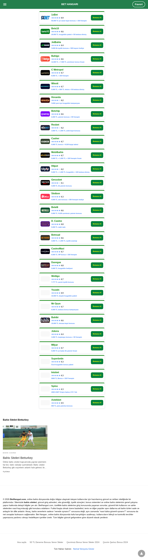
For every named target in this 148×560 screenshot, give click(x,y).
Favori (139, 4)
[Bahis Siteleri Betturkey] (25, 437)
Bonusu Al (97, 18)
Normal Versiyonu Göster (83, 549)
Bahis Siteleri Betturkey (18, 457)
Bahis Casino (9, 453)
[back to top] (141, 553)
